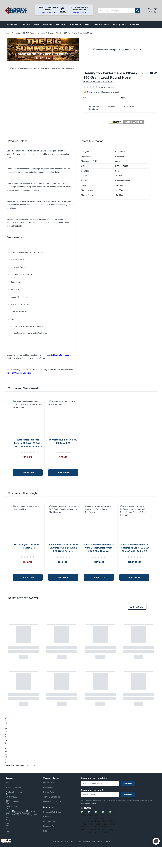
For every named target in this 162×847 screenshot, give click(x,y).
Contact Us (48, 787)
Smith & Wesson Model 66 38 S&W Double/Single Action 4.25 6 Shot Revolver (63, 548)
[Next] (154, 542)
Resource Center (50, 826)
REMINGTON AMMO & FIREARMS (98, 81)
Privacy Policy (93, 803)
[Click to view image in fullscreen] (42, 98)
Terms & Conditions (51, 796)
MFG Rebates (49, 821)
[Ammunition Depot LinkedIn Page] (112, 821)
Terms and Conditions (85, 803)
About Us (9, 782)
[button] (6, 841)
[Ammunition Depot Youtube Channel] (90, 822)
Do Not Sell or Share (52, 801)
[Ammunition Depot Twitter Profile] (97, 822)
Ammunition (16, 33)
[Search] (137, 10)
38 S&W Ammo (29, 33)
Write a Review (137, 606)
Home (7, 33)
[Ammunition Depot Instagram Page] (83, 821)
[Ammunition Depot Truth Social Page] (105, 822)
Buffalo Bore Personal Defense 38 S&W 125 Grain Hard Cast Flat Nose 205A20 (28, 443)
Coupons (47, 816)
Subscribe (128, 783)
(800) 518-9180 (48, 12)
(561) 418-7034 (79, 12)
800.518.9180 (49, 782)
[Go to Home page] (16, 10)
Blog (45, 830)
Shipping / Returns (13, 787)
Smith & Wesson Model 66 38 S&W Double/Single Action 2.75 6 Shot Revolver (99, 548)
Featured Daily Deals (52, 812)
